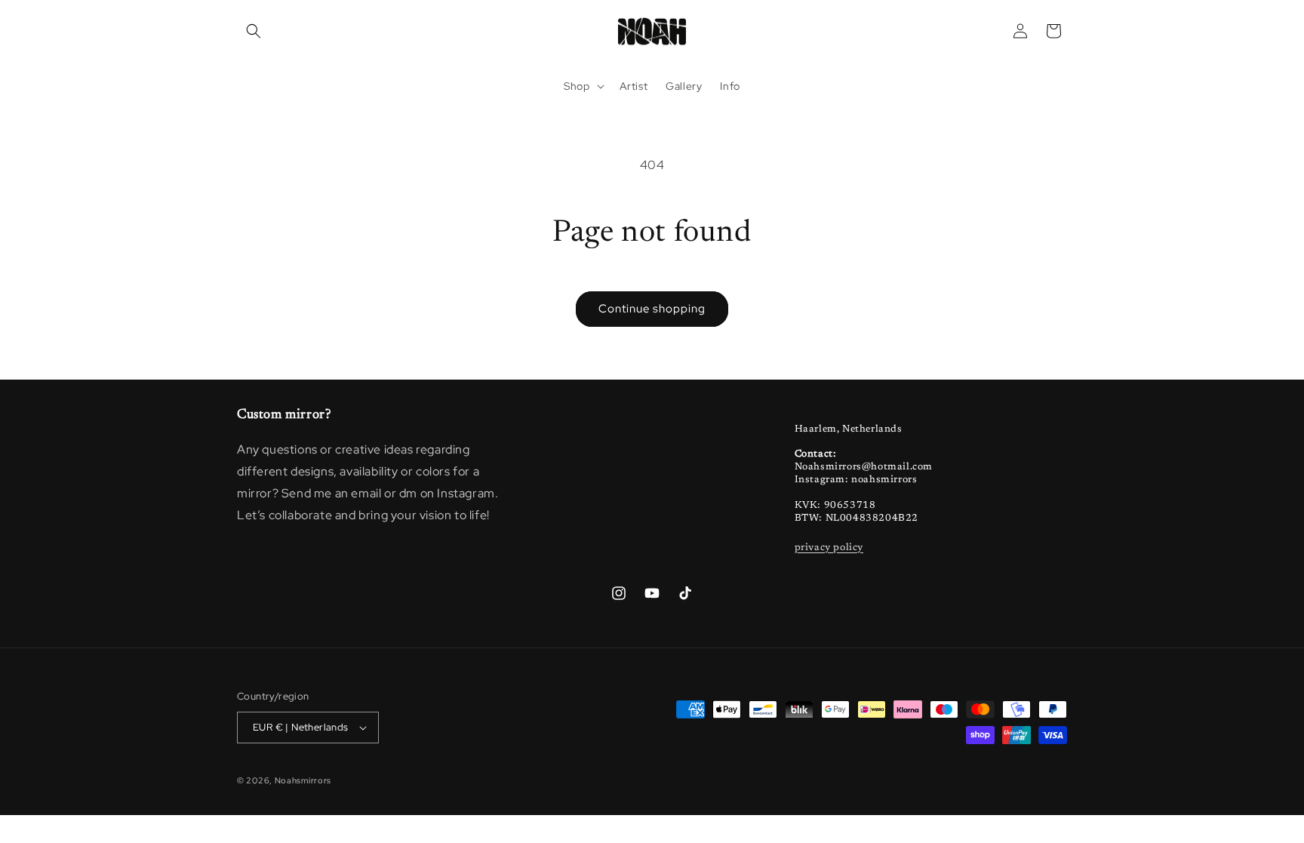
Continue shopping (652, 308)
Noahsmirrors (303, 780)
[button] (253, 31)
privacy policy (829, 547)
